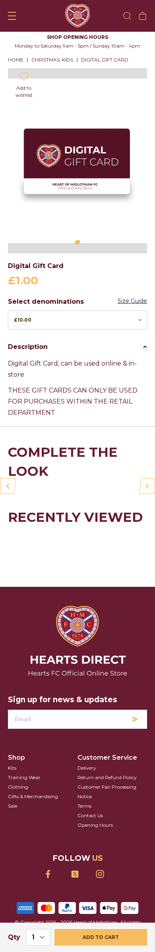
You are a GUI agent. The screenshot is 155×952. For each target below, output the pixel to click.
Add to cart (101, 937)
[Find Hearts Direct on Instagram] (103, 874)
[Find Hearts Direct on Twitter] (78, 874)
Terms (84, 806)
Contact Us (90, 815)
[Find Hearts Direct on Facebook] (53, 874)
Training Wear (24, 777)
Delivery (87, 768)
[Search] (127, 16)
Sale (12, 806)
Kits (12, 768)
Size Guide (132, 301)
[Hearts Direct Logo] (77, 16)
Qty (14, 937)
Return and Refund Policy (107, 777)
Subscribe (135, 719)
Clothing (18, 787)
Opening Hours (95, 825)
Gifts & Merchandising (33, 796)
